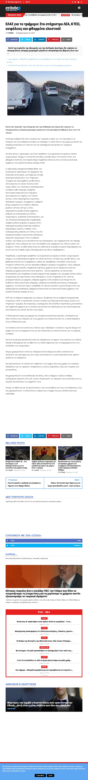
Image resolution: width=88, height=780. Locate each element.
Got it (50, 775)
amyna (44, 667)
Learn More (40, 775)
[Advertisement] (63, 202)
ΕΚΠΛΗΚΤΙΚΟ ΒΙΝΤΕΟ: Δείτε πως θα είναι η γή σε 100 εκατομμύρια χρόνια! (40, 65)
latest (44, 618)
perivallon (42, 15)
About (28, 2)
